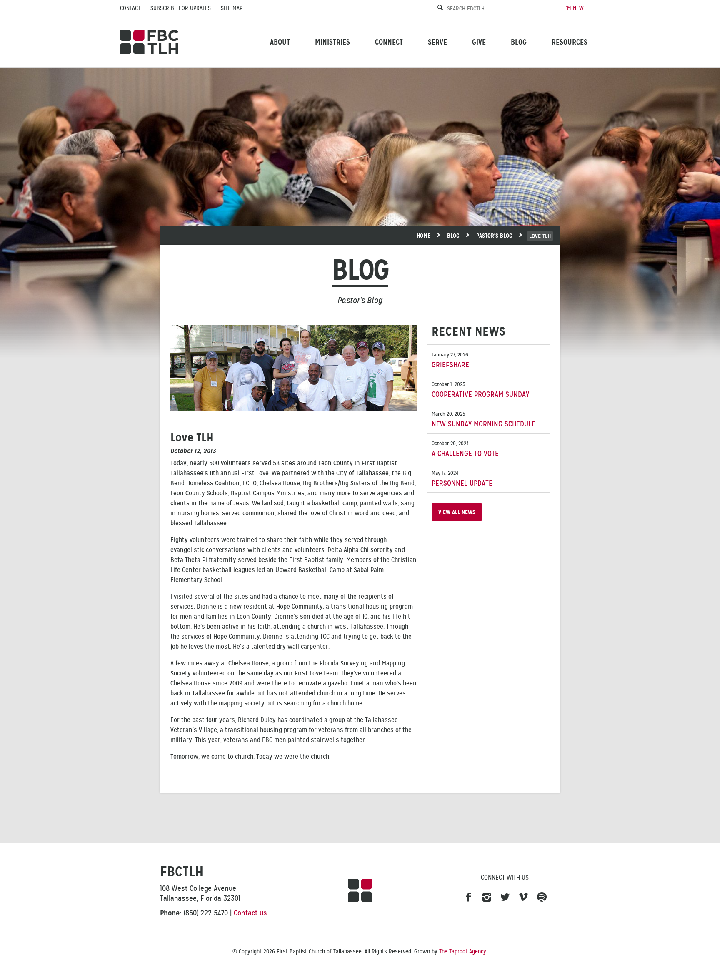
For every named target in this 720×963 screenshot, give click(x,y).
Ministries (332, 42)
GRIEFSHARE (450, 360)
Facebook (468, 897)
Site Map (231, 8)
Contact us (250, 913)
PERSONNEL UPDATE (462, 479)
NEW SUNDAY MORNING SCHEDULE (483, 420)
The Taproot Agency (462, 951)
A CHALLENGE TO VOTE (465, 449)
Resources (570, 42)
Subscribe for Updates (180, 8)
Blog (519, 42)
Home (423, 235)
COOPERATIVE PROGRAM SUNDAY (480, 390)
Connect (389, 42)
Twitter (505, 897)
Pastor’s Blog (494, 235)
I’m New (574, 8)
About (280, 42)
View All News (456, 512)
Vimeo (523, 897)
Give (479, 42)
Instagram (486, 897)
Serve (437, 42)
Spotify (541, 897)
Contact (130, 8)
